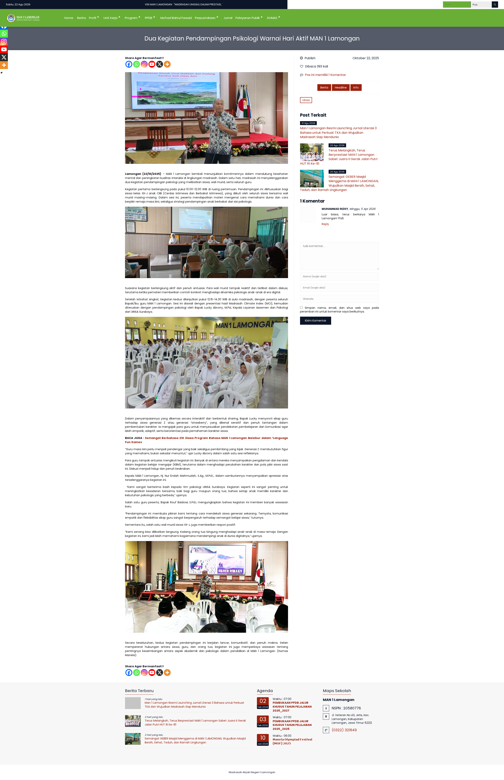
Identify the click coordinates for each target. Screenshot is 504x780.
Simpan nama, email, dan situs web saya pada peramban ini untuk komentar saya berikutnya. (339, 310)
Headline (341, 87)
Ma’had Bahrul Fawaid (176, 18)
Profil (92, 18)
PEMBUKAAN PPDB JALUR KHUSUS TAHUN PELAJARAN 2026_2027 (292, 706)
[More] (167, 64)
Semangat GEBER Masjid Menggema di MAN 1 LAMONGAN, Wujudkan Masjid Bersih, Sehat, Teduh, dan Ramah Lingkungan (339, 183)
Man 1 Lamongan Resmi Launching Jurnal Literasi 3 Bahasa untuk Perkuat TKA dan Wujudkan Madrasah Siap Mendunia (338, 132)
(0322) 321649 (344, 729)
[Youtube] (151, 64)
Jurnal (228, 18)
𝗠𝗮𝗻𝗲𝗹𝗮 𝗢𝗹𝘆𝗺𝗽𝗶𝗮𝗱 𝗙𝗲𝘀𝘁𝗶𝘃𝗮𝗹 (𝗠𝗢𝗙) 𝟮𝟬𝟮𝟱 (292, 741)
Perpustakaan (205, 18)
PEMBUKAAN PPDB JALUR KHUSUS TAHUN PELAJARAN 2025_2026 (292, 725)
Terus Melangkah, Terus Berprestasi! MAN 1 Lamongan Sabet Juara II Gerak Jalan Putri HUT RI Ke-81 (338, 157)
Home (68, 18)
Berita (81, 18)
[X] (159, 64)
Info (356, 87)
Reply (325, 224)
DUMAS (272, 18)
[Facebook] (128, 64)
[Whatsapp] (136, 64)
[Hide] (1, 72)
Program (131, 18)
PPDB (148, 18)
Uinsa (306, 100)
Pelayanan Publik (247, 18)
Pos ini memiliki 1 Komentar (325, 75)
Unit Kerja (110, 18)
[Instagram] (144, 64)
